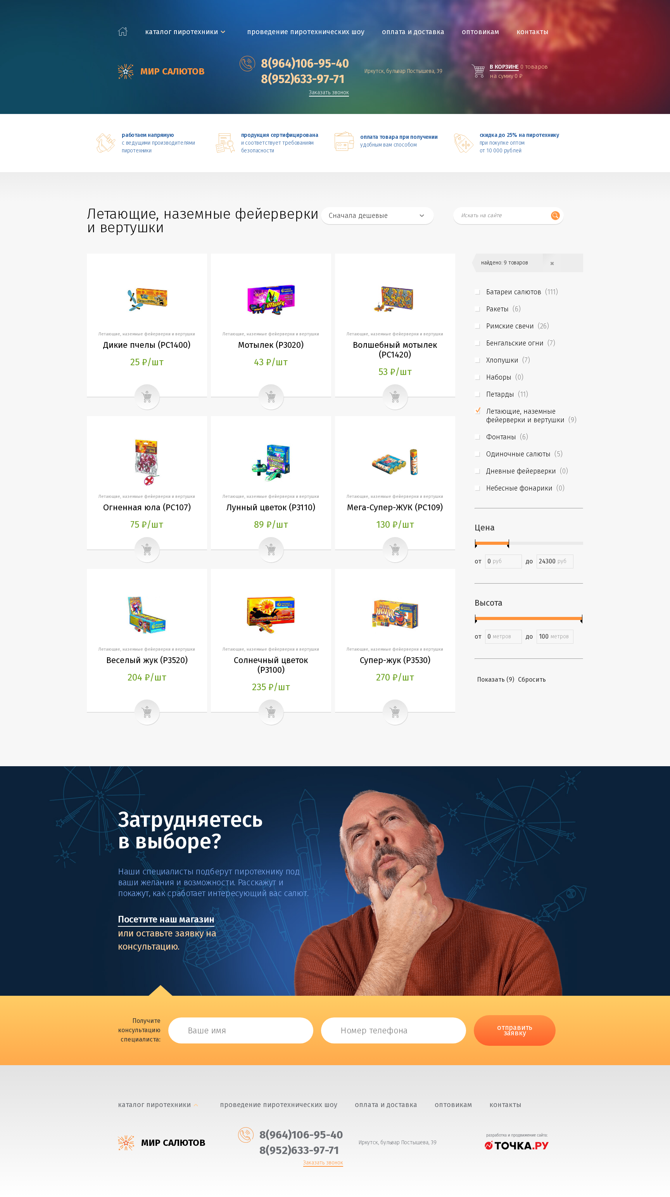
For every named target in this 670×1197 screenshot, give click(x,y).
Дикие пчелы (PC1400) (146, 345)
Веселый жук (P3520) (147, 660)
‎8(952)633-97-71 (302, 79)
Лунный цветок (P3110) (270, 507)
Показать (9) (495, 679)
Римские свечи (517, 326)
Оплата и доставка (413, 32)
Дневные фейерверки (527, 471)
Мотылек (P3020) (271, 345)
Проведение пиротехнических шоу (305, 32)
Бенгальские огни (520, 343)
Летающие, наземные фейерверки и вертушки (531, 415)
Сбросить (532, 679)
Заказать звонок (329, 93)
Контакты (532, 32)
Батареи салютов (522, 292)
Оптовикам (480, 32)
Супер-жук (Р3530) (395, 660)
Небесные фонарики (525, 488)
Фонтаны (507, 437)
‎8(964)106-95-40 (305, 64)
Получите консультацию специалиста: (139, 1030)
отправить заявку (514, 1030)
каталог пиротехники (181, 32)
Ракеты (503, 309)
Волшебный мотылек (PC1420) (395, 349)
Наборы (504, 377)
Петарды (507, 394)
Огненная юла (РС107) (147, 507)
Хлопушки (508, 360)
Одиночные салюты (524, 454)
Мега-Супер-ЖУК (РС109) (395, 507)
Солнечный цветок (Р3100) (271, 665)
